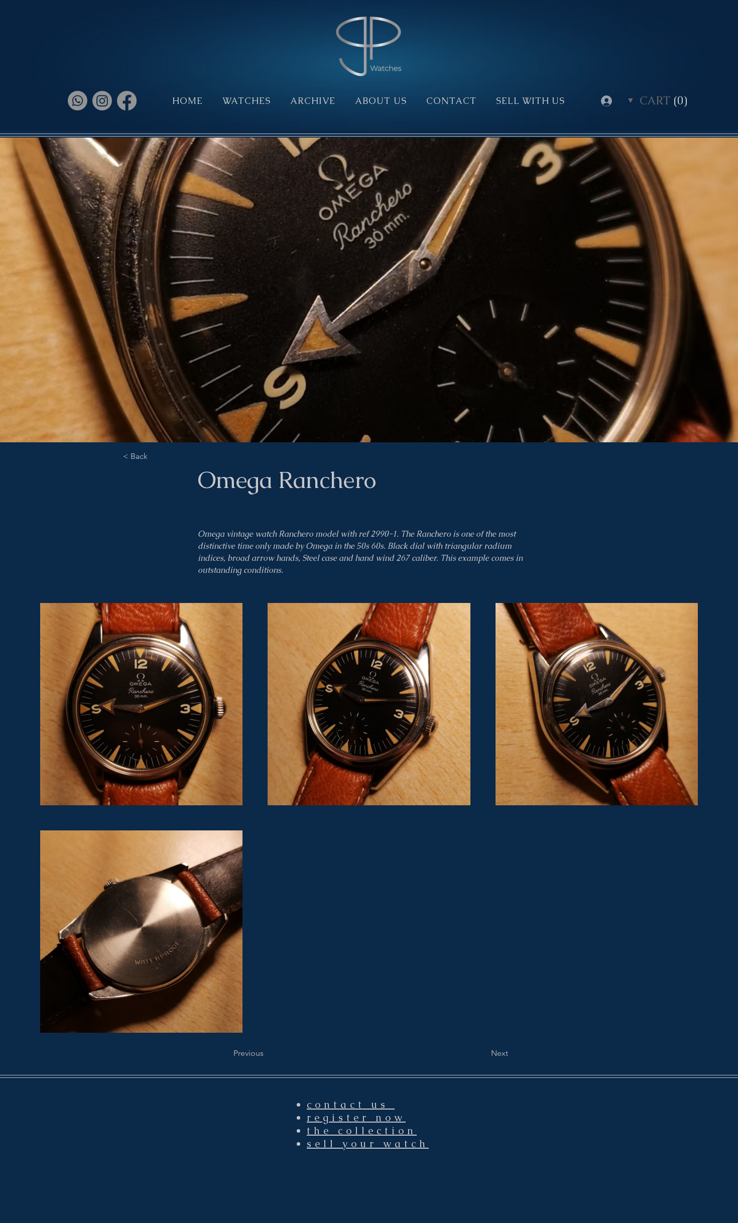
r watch (399, 1143)
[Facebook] (127, 100)
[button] (663, 100)
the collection (362, 1130)
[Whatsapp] (77, 100)
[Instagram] (102, 100)
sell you (338, 1143)
